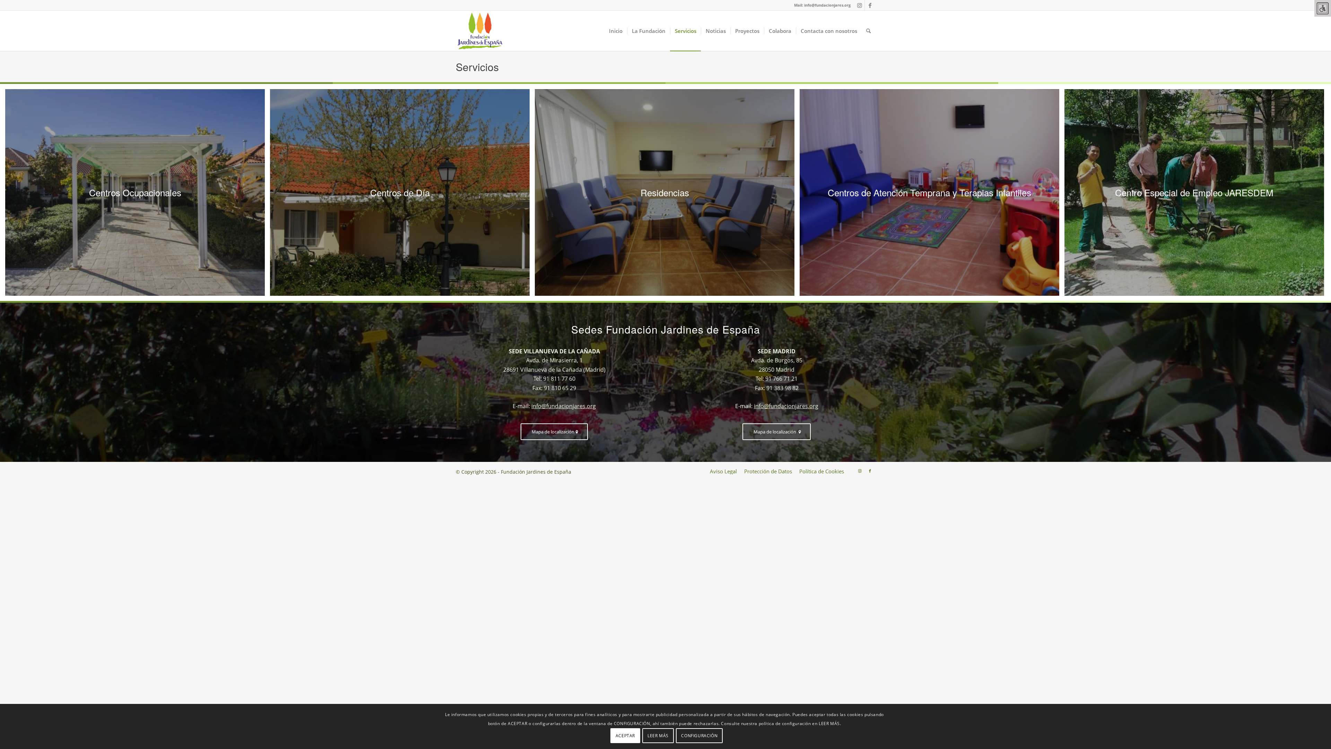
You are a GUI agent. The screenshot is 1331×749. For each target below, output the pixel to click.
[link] (1322, 8)
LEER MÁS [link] (658, 735)
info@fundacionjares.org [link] (827, 5)
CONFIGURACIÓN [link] (699, 735)
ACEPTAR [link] (625, 735)
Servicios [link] (477, 66)
